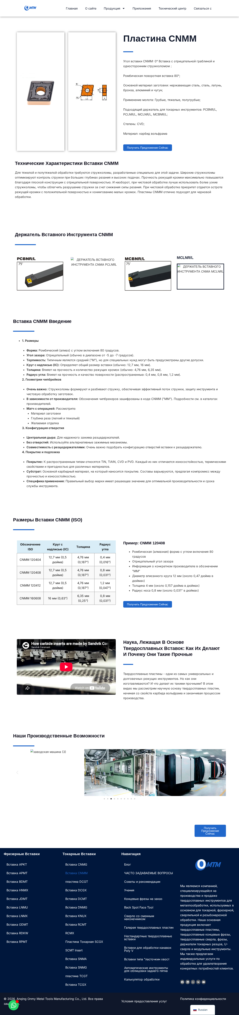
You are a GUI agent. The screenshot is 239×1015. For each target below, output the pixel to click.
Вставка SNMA (76, 959)
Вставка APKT (17, 864)
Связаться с (203, 8)
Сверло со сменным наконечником (139, 917)
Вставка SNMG (76, 967)
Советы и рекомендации (142, 881)
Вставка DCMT (76, 899)
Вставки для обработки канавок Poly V (147, 949)
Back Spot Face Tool (138, 907)
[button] (17, 772)
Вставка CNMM (76, 873)
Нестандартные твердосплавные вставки (148, 937)
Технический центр (172, 8)
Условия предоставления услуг (144, 1001)
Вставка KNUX (75, 916)
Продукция (112, 8)
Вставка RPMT (17, 942)
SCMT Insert (74, 950)
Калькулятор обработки (141, 979)
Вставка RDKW (17, 933)
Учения (129, 890)
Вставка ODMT (17, 924)
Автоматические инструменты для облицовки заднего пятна (146, 969)
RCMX (69, 933)
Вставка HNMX (17, 890)
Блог (127, 864)
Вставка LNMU (17, 907)
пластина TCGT (76, 976)
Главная (72, 8)
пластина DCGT (76, 881)
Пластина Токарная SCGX (84, 942)
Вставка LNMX (17, 916)
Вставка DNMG (76, 907)
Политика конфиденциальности (203, 999)
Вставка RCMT (75, 924)
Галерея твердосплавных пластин (148, 927)
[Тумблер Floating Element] (13, 1005)
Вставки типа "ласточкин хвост (146, 959)
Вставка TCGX (75, 984)
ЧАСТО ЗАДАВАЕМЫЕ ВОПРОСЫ (148, 873)
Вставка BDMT (17, 881)
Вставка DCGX (76, 890)
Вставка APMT (17, 873)
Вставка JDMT (17, 899)
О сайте (90, 8)
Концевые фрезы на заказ (143, 899)
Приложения (142, 8)
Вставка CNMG (76, 864)
